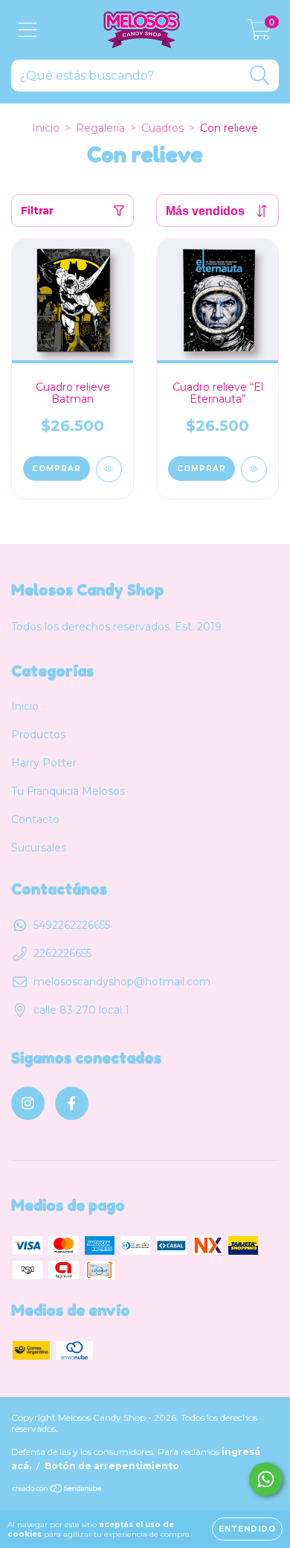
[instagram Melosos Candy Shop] (28, 1103)
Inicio (45, 128)
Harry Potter (44, 763)
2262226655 (62, 953)
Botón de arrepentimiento (112, 1465)
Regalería (100, 128)
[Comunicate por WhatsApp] (266, 1479)
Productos (38, 734)
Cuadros (162, 128)
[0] (259, 33)
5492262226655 (71, 925)
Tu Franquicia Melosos (68, 791)
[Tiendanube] (57, 1489)
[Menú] (28, 30)
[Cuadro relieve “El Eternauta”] (254, 469)
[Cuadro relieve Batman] (109, 469)
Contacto (35, 819)
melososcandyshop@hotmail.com (121, 981)
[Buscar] (259, 75)
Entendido (247, 1529)
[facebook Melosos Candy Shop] (71, 1103)
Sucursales (38, 847)
